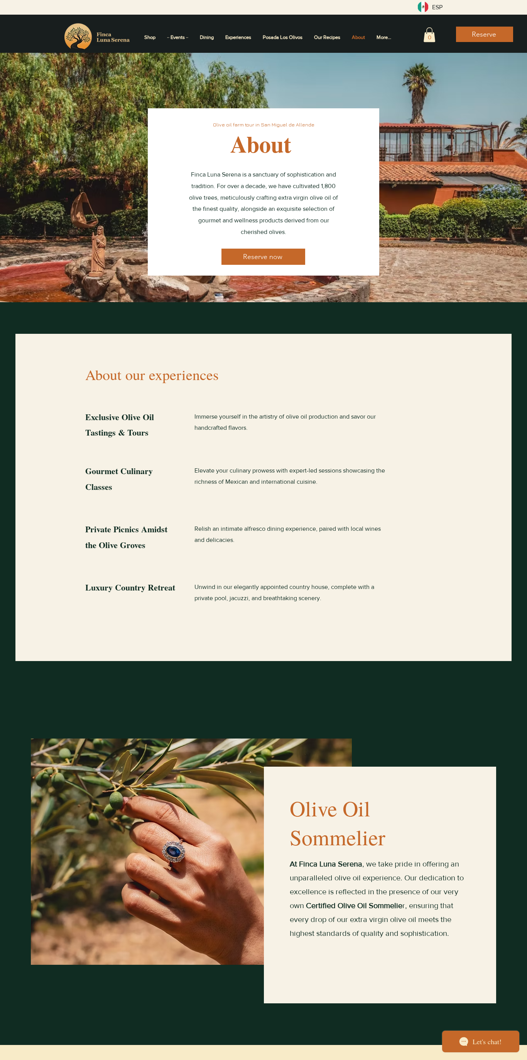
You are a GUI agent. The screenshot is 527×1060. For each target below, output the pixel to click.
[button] (429, 34)
